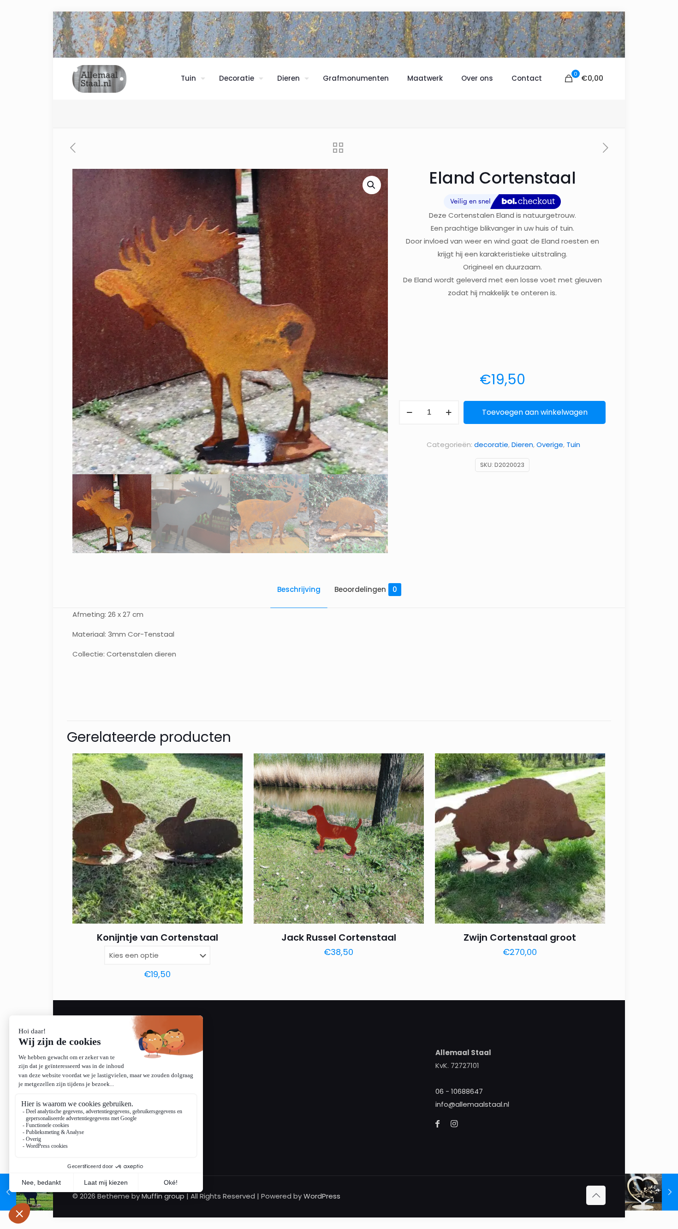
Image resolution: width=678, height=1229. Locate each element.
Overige (549, 444)
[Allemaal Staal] (99, 78)
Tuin (573, 444)
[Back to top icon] (596, 1195)
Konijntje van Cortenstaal (157, 937)
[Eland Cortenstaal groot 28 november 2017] (26, 1192)
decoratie (491, 444)
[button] (372, 185)
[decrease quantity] (409, 412)
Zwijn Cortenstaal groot (520, 937)
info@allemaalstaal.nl (472, 1104)
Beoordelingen (365, 589)
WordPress (321, 1196)
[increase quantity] (448, 412)
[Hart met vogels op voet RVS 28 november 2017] (651, 1192)
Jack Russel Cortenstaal (338, 937)
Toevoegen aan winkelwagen (535, 412)
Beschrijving (299, 589)
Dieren (522, 444)
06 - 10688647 (459, 1091)
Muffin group (163, 1196)
